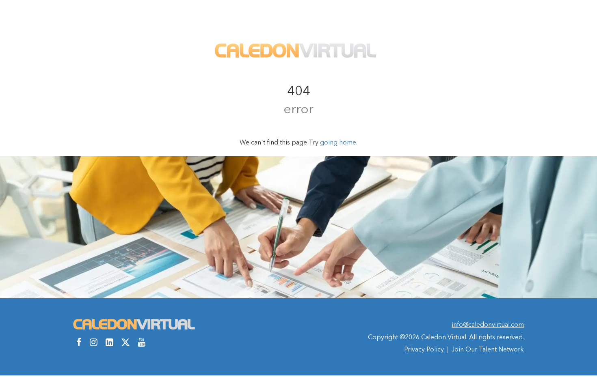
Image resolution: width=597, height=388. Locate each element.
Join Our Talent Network (488, 349)
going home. (338, 142)
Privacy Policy (424, 349)
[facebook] (79, 342)
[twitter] (125, 342)
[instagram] (93, 342)
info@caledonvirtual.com (488, 324)
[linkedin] (109, 342)
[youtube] (141, 342)
